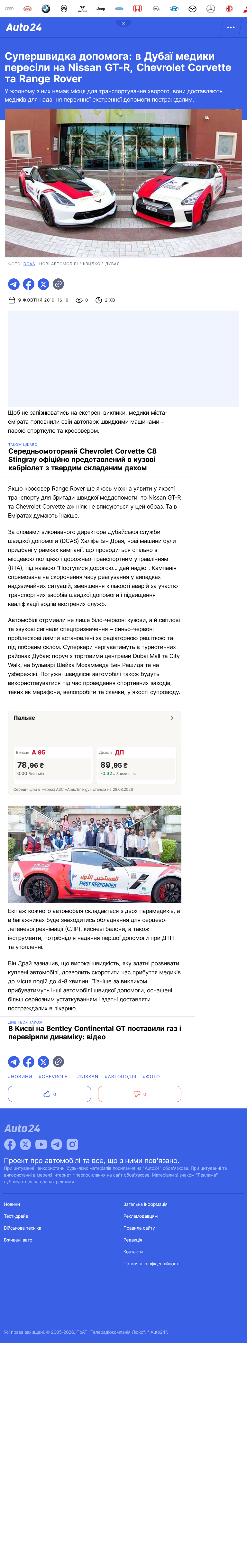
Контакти (133, 1252)
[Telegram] (56, 1144)
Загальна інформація (146, 1204)
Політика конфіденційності (151, 1264)
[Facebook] (10, 1144)
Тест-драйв (16, 1216)
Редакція (133, 1240)
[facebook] (28, 284)
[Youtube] (41, 1144)
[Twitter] (25, 1144)
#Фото (151, 1076)
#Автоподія (120, 1076)
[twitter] (43, 284)
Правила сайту (139, 1228)
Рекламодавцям (141, 1216)
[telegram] (14, 284)
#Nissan (87, 1076)
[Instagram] (72, 1144)
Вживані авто (18, 1240)
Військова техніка (22, 1228)
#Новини (20, 1076)
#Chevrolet (55, 1076)
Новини (12, 1204)
